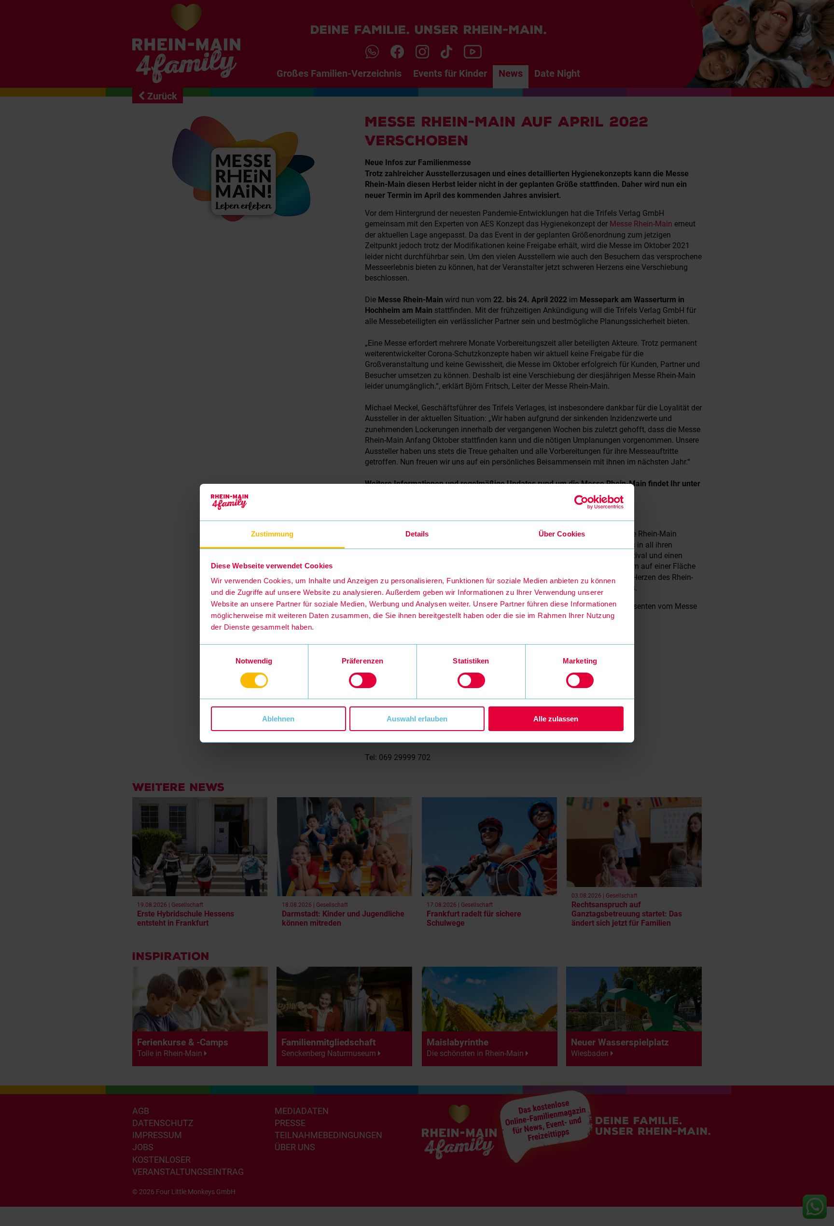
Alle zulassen (555, 719)
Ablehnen (278, 719)
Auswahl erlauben (417, 719)
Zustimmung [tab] (272, 534)
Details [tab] (417, 534)
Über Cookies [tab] (562, 534)
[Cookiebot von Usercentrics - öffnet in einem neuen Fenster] (581, 502)
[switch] (362, 680)
